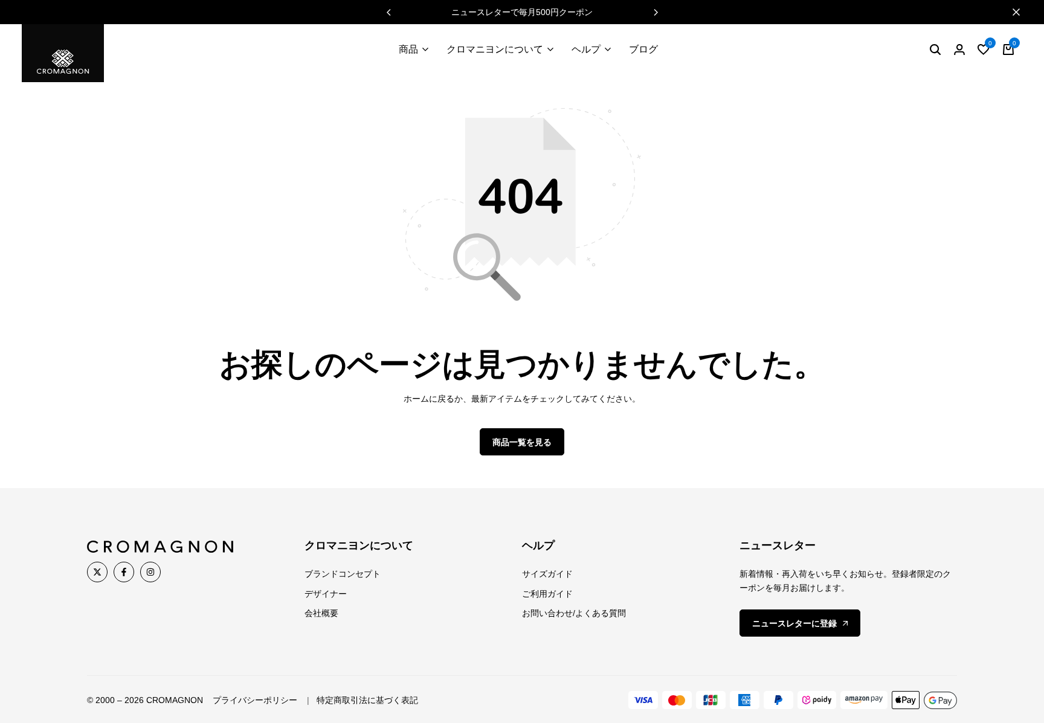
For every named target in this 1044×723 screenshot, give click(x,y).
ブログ (643, 49)
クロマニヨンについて (494, 49)
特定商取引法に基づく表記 (367, 700)
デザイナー (325, 594)
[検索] (935, 49)
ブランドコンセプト (342, 574)
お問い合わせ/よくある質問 (574, 613)
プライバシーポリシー (255, 700)
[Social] (97, 572)
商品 (408, 49)
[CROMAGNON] (63, 53)
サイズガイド (547, 574)
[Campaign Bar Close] (1022, 12)
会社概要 (321, 613)
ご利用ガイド (547, 594)
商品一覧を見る (522, 442)
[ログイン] (959, 49)
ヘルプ (586, 49)
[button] (655, 12)
